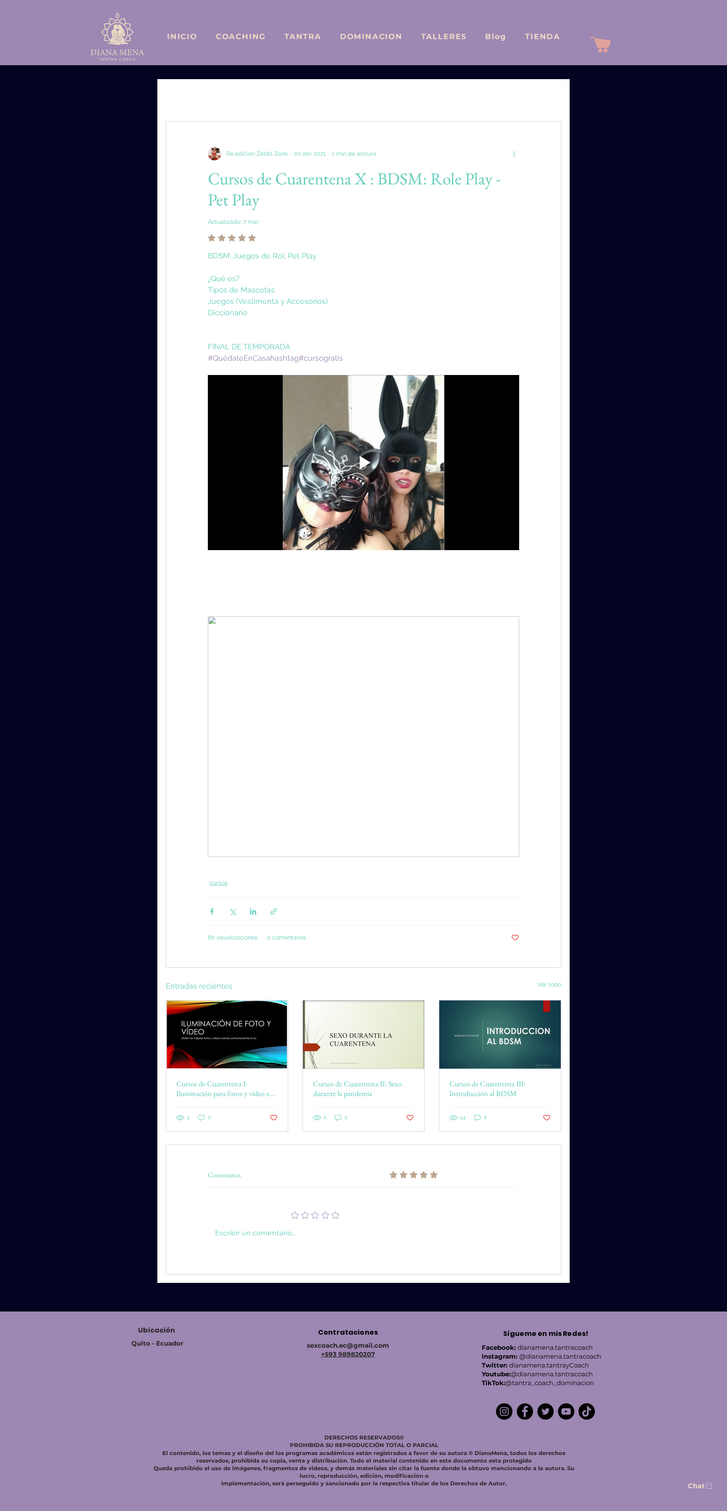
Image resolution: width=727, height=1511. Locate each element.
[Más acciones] (514, 154)
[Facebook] (525, 1411)
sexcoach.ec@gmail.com (348, 1345)
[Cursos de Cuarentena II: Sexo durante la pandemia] (364, 1034)
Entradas (178, 96)
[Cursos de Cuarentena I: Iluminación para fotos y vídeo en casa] (227, 1034)
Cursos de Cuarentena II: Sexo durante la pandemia (357, 1088)
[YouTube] (566, 1411)
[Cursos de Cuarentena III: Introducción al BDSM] (500, 1034)
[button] (551, 96)
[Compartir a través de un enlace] (274, 911)
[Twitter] (545, 1411)
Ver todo (549, 984)
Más (496, 96)
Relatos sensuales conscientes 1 (349, 96)
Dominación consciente (441, 96)
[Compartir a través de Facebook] (212, 911)
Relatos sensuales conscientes (248, 96)
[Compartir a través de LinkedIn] (253, 911)
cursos (219, 882)
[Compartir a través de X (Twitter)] (232, 911)
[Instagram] (504, 1411)
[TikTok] (586, 1411)
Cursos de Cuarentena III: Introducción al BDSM (487, 1088)
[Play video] (363, 462)
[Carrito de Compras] (600, 45)
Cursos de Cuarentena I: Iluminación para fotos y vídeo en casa (224, 1088)
